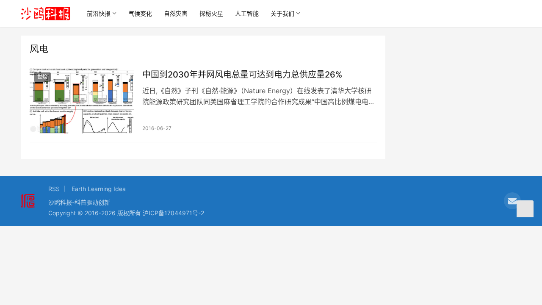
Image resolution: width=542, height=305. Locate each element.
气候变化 (140, 13)
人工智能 (247, 13)
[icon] (512, 200)
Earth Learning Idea (99, 188)
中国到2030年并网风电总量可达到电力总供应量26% (242, 74)
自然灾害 (176, 13)
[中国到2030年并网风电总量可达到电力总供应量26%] (82, 100)
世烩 (42, 77)
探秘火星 (211, 13)
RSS (54, 188)
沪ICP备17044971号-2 (173, 212)
